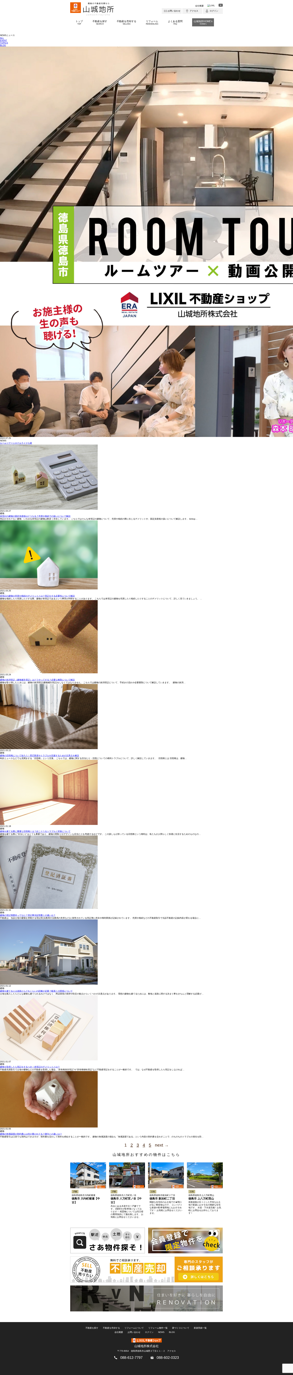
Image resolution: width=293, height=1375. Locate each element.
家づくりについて (180, 1328)
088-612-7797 (131, 1357)
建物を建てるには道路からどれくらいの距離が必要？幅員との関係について (36, 991)
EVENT (3, 40)
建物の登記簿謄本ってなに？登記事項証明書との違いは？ (28, 915)
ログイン (214, 11)
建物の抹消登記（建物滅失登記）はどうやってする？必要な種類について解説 (37, 680)
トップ (79, 22)
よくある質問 (175, 22)
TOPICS (4, 43)
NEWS (161, 1332)
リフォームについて (134, 1328)
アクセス (194, 11)
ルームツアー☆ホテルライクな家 (16, 443)
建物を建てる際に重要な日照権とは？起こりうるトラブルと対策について (35, 831)
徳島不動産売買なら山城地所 (98, 9)
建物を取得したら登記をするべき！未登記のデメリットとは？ (30, 1067)
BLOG (3, 45)
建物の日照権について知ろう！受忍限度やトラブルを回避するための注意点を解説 (39, 755)
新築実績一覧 (200, 1328)
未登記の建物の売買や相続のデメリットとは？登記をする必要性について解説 (37, 596)
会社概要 (199, 6)
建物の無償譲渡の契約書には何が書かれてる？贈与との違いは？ (31, 1134)
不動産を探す (99, 22)
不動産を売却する (126, 22)
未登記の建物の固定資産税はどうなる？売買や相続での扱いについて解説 (35, 516)
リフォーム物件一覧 (158, 1328)
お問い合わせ (174, 11)
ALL (2, 38)
